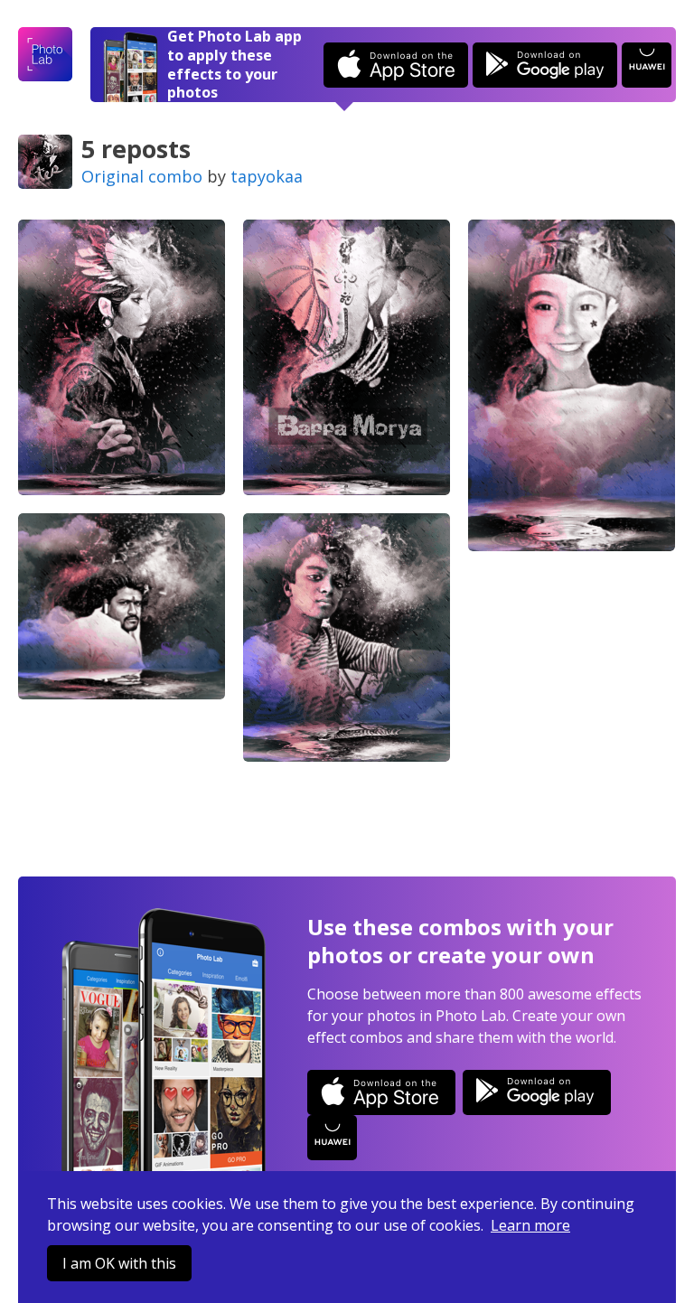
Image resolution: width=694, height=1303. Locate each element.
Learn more (530, 1225)
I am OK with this (119, 1263)
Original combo (141, 176)
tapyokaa (266, 176)
